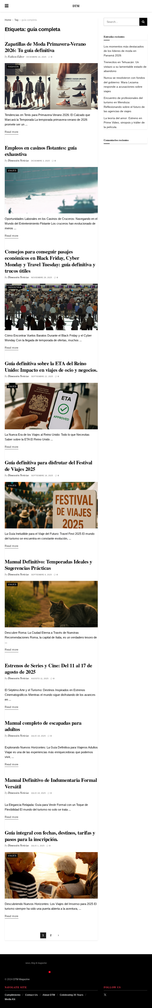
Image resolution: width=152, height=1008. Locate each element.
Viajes (12, 170)
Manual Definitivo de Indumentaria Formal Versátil (51, 783)
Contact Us (31, 995)
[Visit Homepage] (76, 6)
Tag (16, 20)
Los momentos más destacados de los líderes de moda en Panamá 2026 (124, 51)
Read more (11, 131)
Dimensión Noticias (18, 160)
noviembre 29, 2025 (41, 277)
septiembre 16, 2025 (42, 475)
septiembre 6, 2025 (41, 575)
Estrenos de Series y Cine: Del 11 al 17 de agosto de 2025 (48, 669)
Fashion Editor (16, 56)
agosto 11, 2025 (39, 678)
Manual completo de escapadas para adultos (43, 726)
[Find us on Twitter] (105, 995)
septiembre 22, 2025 (42, 376)
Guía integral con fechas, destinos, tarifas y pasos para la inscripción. (50, 836)
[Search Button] (145, 6)
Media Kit (10, 999)
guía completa (29, 20)
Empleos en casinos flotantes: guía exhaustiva (41, 151)
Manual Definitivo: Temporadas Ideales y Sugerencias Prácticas (48, 565)
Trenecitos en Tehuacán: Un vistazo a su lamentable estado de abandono (125, 67)
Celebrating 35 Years (71, 995)
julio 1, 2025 (38, 846)
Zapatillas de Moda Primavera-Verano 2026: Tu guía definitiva (45, 47)
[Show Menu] (7, 6)
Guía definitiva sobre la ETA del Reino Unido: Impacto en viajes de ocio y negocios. (51, 366)
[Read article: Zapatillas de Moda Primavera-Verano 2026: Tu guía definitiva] (51, 86)
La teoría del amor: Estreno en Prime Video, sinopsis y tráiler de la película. (124, 123)
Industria (14, 287)
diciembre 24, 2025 (36, 57)
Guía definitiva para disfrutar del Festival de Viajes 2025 (48, 466)
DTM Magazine (21, 979)
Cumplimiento (12, 995)
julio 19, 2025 (38, 736)
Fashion (13, 66)
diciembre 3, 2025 (40, 161)
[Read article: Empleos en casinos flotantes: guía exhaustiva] (51, 190)
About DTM (49, 995)
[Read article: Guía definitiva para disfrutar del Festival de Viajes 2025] (51, 505)
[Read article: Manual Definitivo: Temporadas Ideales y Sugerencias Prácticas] (51, 604)
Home (8, 20)
